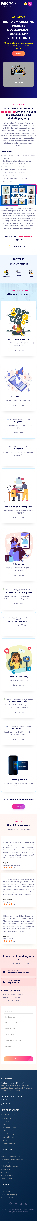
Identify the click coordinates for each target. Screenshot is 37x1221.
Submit (18, 1059)
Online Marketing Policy (9, 1195)
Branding (4, 1124)
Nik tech (25, 1212)
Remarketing (5, 1140)
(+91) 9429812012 (9, 1103)
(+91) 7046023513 (9, 1100)
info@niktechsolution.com (13, 1096)
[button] (34, 4)
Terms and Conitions (8, 1198)
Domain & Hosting (7, 1179)
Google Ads (5, 1121)
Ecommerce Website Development (12, 1160)
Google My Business (8, 1143)
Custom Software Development (11, 1163)
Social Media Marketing (9, 1115)
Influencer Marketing (8, 1137)
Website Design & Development (11, 1156)
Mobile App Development (9, 1166)
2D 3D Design (5, 1172)
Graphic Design (6, 1169)
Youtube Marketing (7, 1134)
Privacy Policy (5, 1192)
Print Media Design (7, 1175)
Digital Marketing (7, 1118)
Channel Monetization (8, 1128)
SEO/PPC (4, 1131)
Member (18, 54)
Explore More (18, 350)
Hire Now (18, 806)
